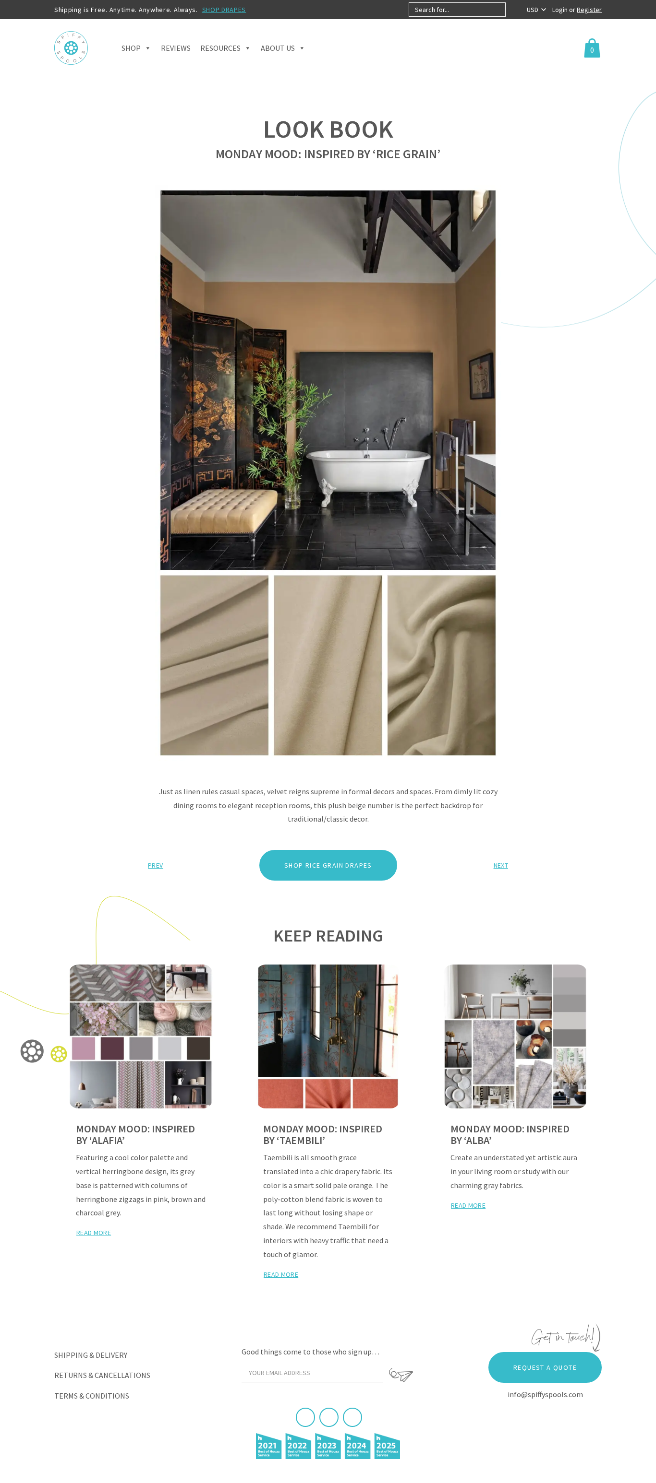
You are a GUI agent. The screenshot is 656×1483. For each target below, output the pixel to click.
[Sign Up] (401, 1375)
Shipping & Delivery (90, 1355)
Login (560, 9)
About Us (278, 48)
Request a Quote (545, 1367)
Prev (155, 865)
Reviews (176, 48)
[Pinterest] (329, 1417)
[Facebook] (305, 1417)
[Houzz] (352, 1417)
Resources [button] (220, 48)
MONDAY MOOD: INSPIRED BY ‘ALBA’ (510, 1134)
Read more (93, 1232)
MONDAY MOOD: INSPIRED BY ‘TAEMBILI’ (322, 1134)
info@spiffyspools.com (545, 1394)
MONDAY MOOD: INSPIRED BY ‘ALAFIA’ (135, 1134)
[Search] (513, 9)
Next (501, 865)
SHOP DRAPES (224, 9)
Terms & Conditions (91, 1396)
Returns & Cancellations (102, 1375)
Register (589, 9)
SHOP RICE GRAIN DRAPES (328, 865)
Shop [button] (131, 48)
